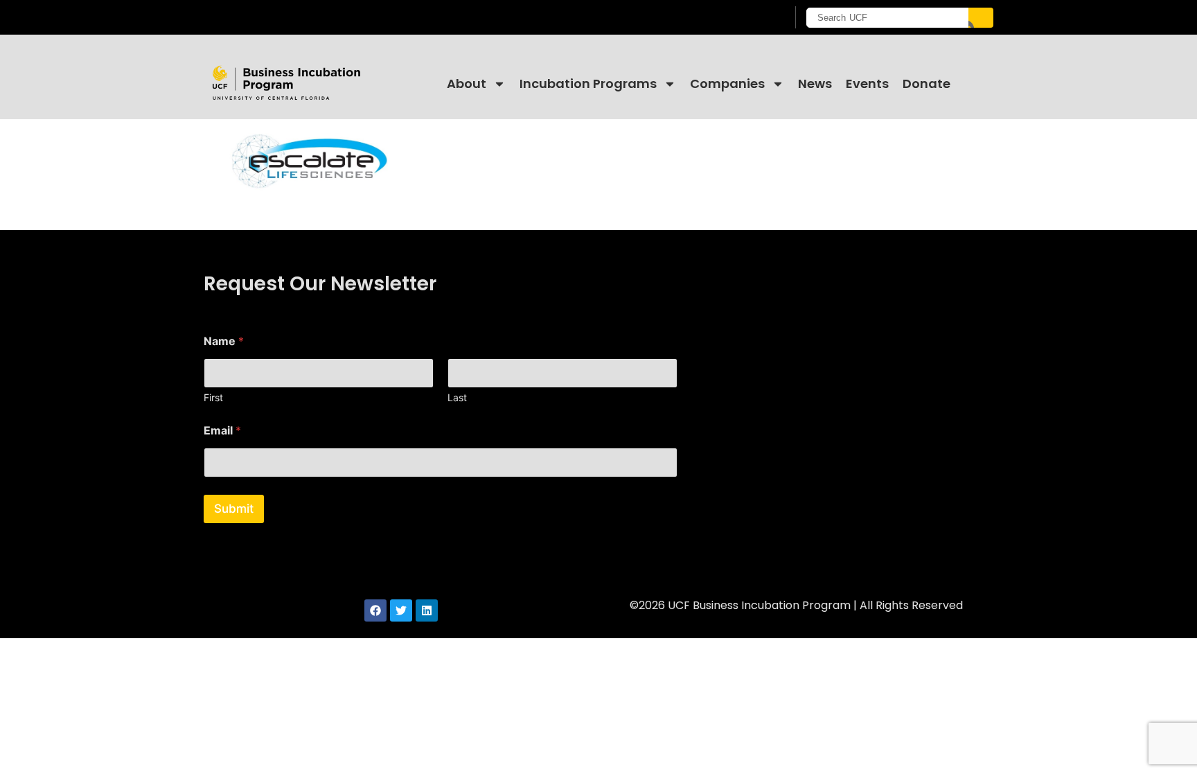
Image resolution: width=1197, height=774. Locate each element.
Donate (926, 83)
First (213, 397)
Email (222, 430)
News (815, 83)
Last (457, 397)
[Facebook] (375, 610)
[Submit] (980, 18)
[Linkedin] (427, 610)
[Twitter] (401, 610)
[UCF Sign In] (742, 18)
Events (867, 83)
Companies (727, 83)
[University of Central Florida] (315, 17)
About (466, 83)
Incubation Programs (588, 83)
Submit (234, 509)
